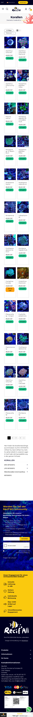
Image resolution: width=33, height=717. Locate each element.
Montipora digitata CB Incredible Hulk (22, 119)
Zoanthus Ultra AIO (9, 51)
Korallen (9, 460)
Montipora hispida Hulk (23, 249)
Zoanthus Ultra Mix (9, 381)
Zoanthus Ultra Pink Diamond (22, 52)
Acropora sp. (10, 215)
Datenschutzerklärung (23, 552)
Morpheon (25, 640)
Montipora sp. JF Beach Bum (10, 151)
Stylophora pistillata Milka (22, 151)
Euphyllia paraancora (22, 315)
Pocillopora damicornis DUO (10, 250)
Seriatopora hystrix (10, 183)
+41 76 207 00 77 (20, 674)
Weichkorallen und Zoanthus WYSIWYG (14, 473)
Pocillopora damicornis (22, 348)
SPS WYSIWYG (9, 465)
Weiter (24, 438)
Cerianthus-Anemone (23, 282)
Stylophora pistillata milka (22, 85)
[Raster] (17, 30)
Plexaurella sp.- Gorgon (10, 315)
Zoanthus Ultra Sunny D (10, 85)
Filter (10, 30)
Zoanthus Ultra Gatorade (22, 381)
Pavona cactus (8, 117)
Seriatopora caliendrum (23, 183)
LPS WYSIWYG (9, 468)
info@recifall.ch (20, 681)
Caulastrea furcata (9, 282)
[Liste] (20, 30)
